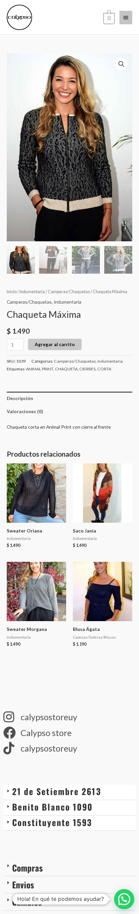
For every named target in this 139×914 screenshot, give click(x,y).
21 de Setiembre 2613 (56, 791)
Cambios (27, 901)
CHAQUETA (66, 368)
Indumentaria (32, 291)
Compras (27, 867)
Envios (23, 884)
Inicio (12, 291)
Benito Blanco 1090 (52, 806)
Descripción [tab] (20, 398)
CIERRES (87, 368)
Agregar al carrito (55, 344)
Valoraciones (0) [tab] (25, 411)
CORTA (104, 368)
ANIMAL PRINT (39, 368)
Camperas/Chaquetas (69, 291)
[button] (121, 64)
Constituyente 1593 (52, 822)
